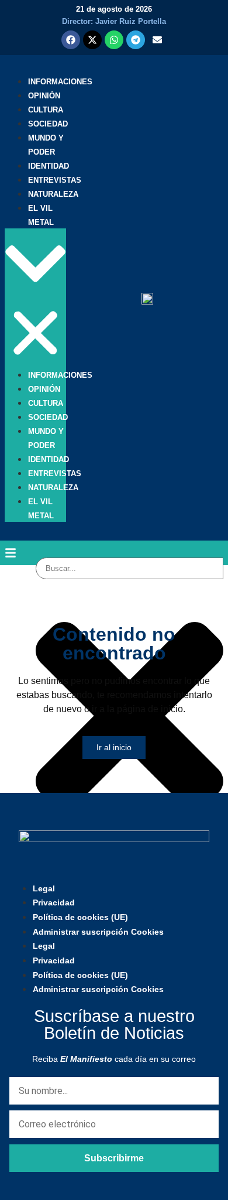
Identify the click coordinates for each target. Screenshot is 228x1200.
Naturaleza (53, 194)
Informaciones (60, 81)
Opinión (44, 95)
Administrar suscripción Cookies (98, 931)
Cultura (45, 109)
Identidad (48, 166)
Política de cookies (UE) (80, 917)
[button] (35, 298)
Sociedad (48, 123)
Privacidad (54, 902)
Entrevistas (54, 180)
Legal (44, 888)
